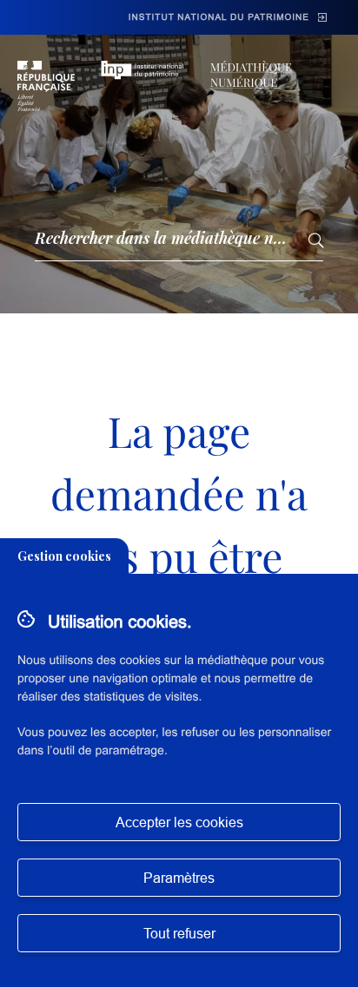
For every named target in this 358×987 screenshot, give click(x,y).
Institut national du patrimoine (219, 18)
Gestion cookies (64, 556)
